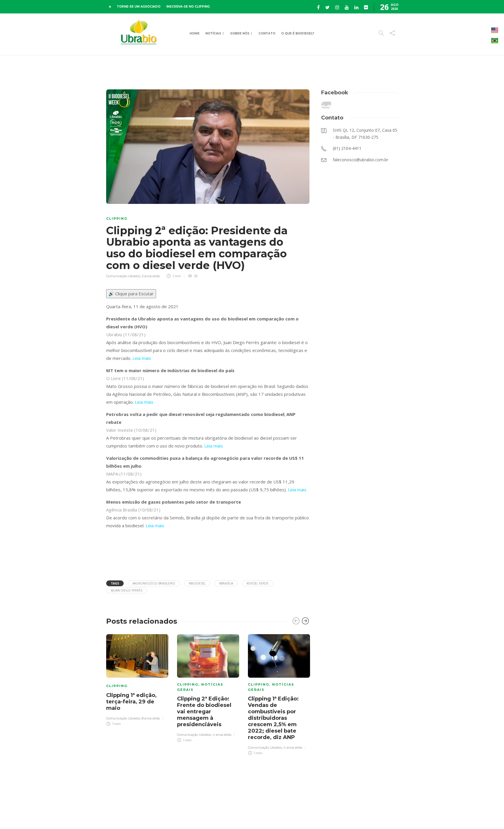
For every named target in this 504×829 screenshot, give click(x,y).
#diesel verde (257, 583)
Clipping (116, 218)
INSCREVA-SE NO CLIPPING (188, 6)
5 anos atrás (151, 276)
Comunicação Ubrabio (123, 276)
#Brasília (226, 583)
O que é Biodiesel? (297, 33)
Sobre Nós (239, 33)
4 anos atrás (222, 735)
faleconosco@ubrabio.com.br (375, 814)
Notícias (213, 33)
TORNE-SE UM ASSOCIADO (138, 6)
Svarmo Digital (448, 814)
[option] (137, 679)
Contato (266, 33)
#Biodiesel (197, 583)
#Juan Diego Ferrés (126, 590)
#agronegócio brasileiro (153, 583)
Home (195, 33)
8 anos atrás (151, 718)
